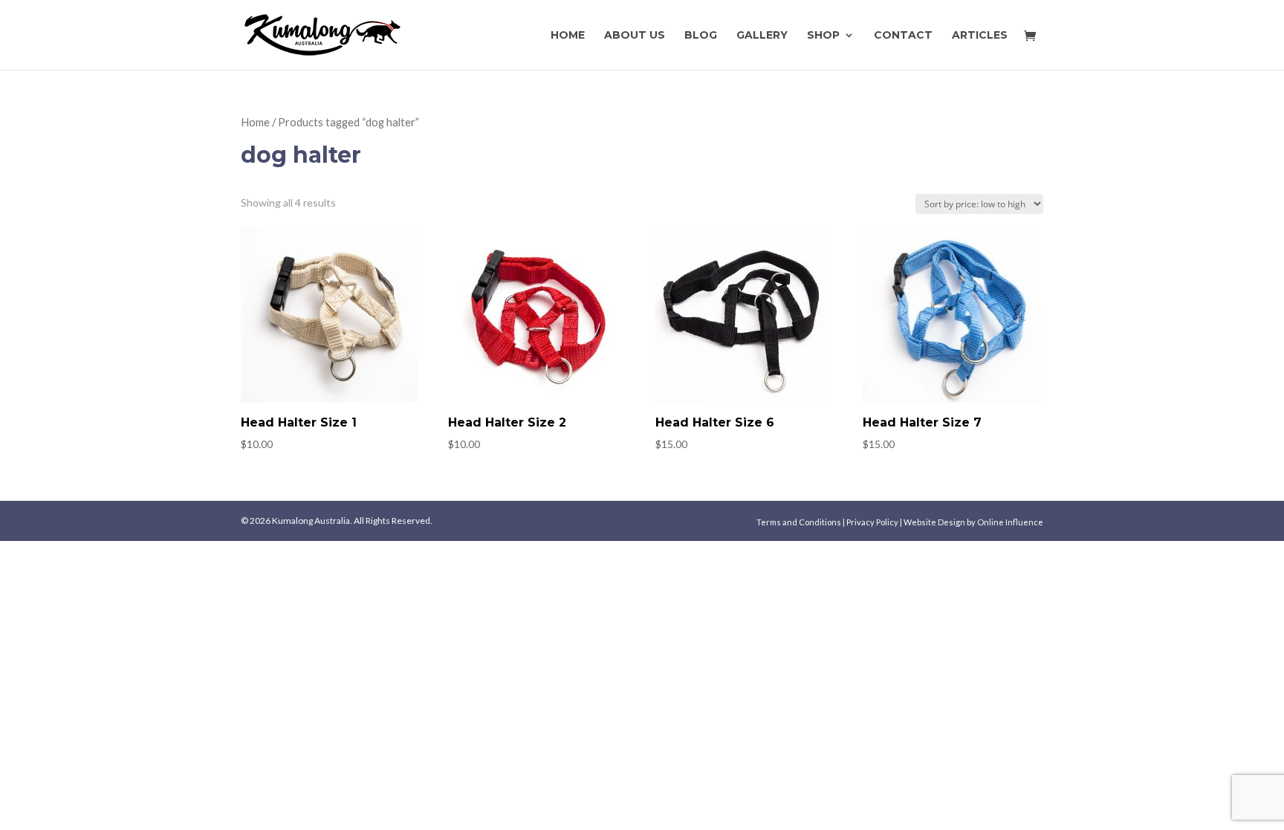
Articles (980, 36)
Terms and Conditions (799, 522)
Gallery (762, 36)
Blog (700, 36)
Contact (903, 36)
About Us (634, 36)
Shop (823, 36)
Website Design (934, 522)
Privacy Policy (873, 522)
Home (568, 36)
